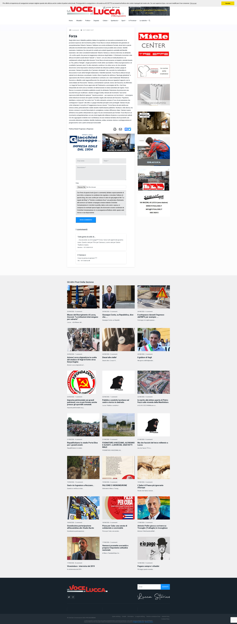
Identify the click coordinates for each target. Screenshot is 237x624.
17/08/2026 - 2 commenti (144, 523)
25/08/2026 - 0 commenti (74, 312)
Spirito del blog (116, 616)
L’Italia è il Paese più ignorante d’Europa (150, 486)
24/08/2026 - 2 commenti (144, 354)
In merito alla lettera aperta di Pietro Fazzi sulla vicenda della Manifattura (152, 401)
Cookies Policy (165, 619)
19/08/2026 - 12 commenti (75, 482)
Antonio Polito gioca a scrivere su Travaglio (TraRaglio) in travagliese (152, 526)
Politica (87, 21)
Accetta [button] (227, 3)
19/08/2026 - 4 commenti (144, 482)
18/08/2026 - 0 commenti (109, 523)
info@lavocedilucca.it (138, 622)
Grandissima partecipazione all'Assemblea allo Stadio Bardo (80, 526)
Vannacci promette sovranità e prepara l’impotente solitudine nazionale (115, 547)
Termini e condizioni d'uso (153, 616)
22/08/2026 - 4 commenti (144, 397)
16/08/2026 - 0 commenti (144, 563)
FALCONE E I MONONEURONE (114, 485)
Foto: (77, 183)
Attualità (79, 21)
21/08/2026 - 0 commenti (109, 439)
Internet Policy (165, 616)
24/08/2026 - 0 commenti (109, 312)
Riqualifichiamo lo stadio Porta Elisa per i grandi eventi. (82, 443)
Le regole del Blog (140, 616)
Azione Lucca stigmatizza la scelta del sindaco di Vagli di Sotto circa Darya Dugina (82, 359)
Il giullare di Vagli (144, 357)
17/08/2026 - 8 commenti (74, 563)
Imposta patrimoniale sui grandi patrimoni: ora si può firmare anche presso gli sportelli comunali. (82, 402)
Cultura (105, 21)
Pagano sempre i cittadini (148, 566)
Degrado (96, 21)
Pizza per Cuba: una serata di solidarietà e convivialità (114, 526)
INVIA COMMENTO (86, 220)
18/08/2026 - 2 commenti (74, 523)
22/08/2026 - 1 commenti (109, 397)
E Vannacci (82, 255)
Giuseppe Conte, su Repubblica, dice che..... (117, 315)
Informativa (131, 616)
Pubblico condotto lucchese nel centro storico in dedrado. (115, 401)
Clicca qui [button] (193, 3)
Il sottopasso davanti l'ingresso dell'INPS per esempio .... (150, 315)
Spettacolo (114, 21)
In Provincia (132, 21)
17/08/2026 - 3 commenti (109, 542)
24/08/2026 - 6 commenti (144, 312)
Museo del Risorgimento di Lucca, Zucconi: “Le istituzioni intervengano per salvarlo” (82, 317)
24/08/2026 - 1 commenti (74, 354)
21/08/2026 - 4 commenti (74, 439)
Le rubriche (143, 21)
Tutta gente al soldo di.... (87, 237)
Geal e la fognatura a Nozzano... (80, 485)
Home (71, 21)
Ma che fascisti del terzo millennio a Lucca (152, 443)
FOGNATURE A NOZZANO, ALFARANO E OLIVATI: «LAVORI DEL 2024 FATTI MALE (118, 445)
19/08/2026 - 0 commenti (109, 482)
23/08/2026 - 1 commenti (74, 397)
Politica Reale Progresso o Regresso (81, 129)
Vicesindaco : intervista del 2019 (81, 566)
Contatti (124, 616)
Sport (123, 21)
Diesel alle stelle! (109, 357)
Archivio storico (149, 622)
